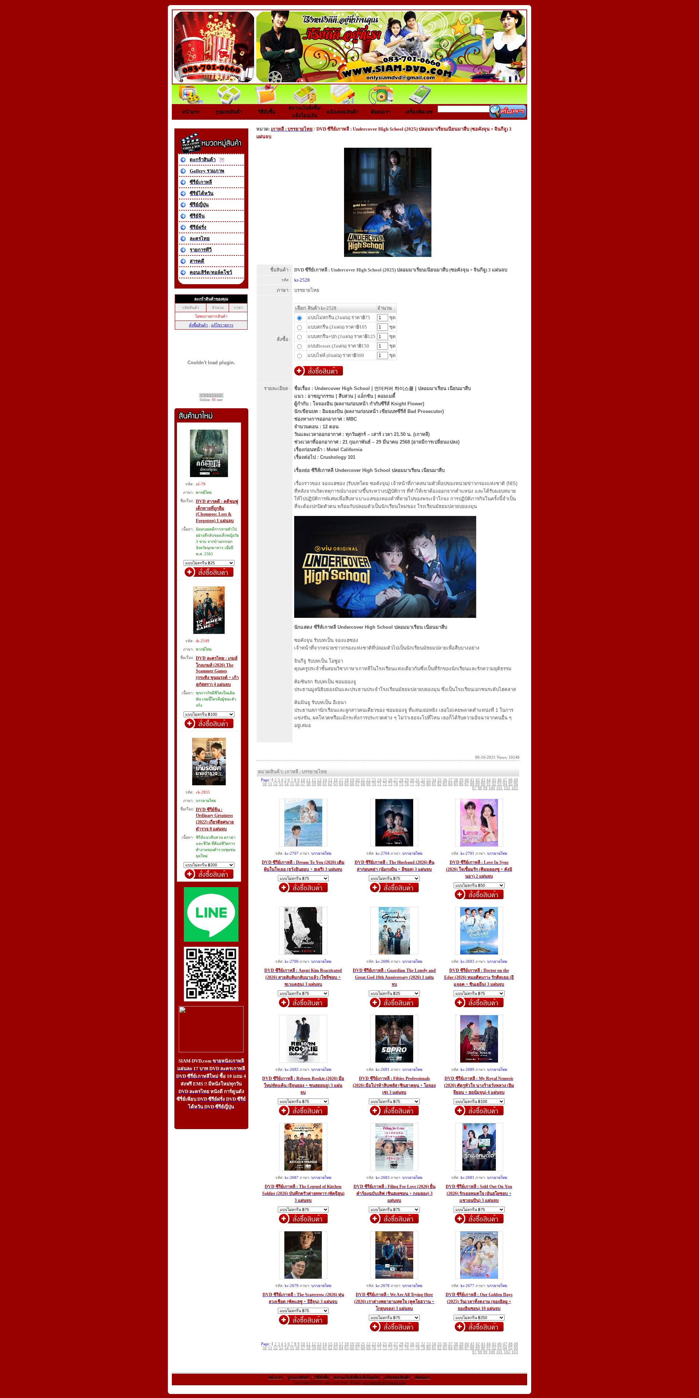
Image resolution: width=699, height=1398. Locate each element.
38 (456, 780)
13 (319, 780)
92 (494, 784)
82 (439, 784)
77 (412, 784)
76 (406, 784)
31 (417, 780)
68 (363, 784)
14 (325, 780)
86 (461, 784)
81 (434, 784)
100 (492, 788)
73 (390, 784)
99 (485, 788)
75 (401, 784)
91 (488, 784)
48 (510, 780)
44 (488, 780)
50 (264, 784)
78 (417, 784)
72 (385, 784)
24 (379, 780)
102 (507, 788)
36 (445, 780)
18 (346, 780)
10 (303, 780)
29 (406, 780)
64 (341, 784)
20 (357, 780)
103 (515, 788)
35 (439, 780)
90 (483, 784)
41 (472, 780)
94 (505, 784)
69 (368, 784)
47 (505, 780)
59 (314, 784)
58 (308, 784)
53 (281, 784)
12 (314, 780)
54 (286, 784)
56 (297, 784)
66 (352, 784)
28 (401, 780)
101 (499, 788)
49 (516, 780)
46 (499, 780)
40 (467, 780)
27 (396, 780)
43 (483, 780)
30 (412, 780)
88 (472, 784)
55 (292, 784)
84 (450, 784)
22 (368, 780)
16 (335, 780)
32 (423, 780)
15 (330, 780)
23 (374, 780)
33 (428, 780)
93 (499, 784)
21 (363, 780)
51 (270, 784)
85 (456, 784)
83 (445, 784)
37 (450, 780)
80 (428, 784)
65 (346, 784)
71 (379, 784)
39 (461, 780)
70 (374, 784)
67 (357, 784)
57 (303, 784)
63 (335, 784)
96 (516, 784)
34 (434, 780)
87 (467, 784)
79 (423, 784)
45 (494, 780)
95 (510, 784)
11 (308, 780)
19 (352, 780)
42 (477, 780)
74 (396, 784)
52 (275, 784)
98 (480, 788)
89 (477, 784)
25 (385, 780)
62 (330, 784)
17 (341, 780)
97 (474, 788)
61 (325, 784)
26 (390, 780)
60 (319, 784)
